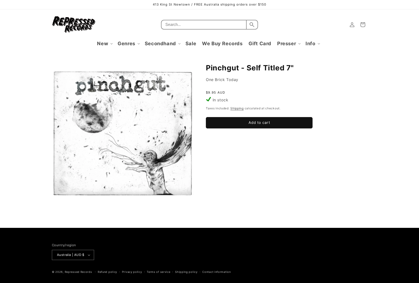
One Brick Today (222, 79)
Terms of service (158, 272)
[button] (104, 43)
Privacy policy (132, 272)
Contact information (216, 272)
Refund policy (107, 272)
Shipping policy (186, 272)
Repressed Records (78, 272)
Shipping (237, 108)
